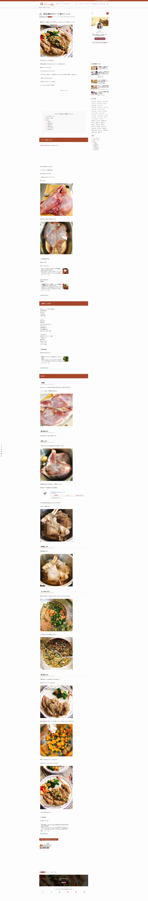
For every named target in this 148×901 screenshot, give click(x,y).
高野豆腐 (105, 130)
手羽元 (98, 124)
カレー (106, 107)
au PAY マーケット (56, 497)
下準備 (49, 121)
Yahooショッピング (79, 495)
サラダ (104, 111)
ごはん (93, 103)
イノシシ (55, 16)
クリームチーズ (101, 109)
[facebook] (96, 0)
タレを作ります (51, 127)
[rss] (108, 0)
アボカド (94, 107)
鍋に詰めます (50, 123)
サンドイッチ (95, 113)
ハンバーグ (99, 116)
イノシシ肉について (50, 116)
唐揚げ (103, 122)
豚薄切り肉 (94, 130)
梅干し (93, 126)
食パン (100, 130)
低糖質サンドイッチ (96, 120)
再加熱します (50, 126)
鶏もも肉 (94, 132)
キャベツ (94, 109)
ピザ (105, 116)
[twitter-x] (97, 0)
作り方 (47, 120)
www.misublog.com (44, 279)
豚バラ (99, 128)
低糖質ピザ (104, 120)
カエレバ (54, 493)
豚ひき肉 (94, 128)
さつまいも (99, 103)
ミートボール (95, 118)
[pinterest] (103, 0)
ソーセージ (101, 113)
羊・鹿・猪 (49, 16)
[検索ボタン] (107, 4)
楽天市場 (56, 495)
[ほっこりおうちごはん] (47, 4)
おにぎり (94, 101)
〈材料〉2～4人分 (49, 118)
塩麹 (93, 124)
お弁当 (99, 101)
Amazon (67, 495)
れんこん (99, 105)
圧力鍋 (62, 16)
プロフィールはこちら (100, 38)
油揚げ (99, 126)
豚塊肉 (104, 128)
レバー (101, 118)
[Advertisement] (63, 99)
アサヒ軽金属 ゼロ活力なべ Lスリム (57, 492)
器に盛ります (50, 129)
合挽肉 (97, 122)
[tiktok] (100, 0)
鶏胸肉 (100, 132)
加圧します (50, 124)
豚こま (104, 126)
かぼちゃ (105, 101)
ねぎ (58, 16)
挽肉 (102, 124)
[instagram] (99, 0)
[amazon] (106, 0)
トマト (94, 116)
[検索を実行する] (107, 13)
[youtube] (105, 0)
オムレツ (100, 107)
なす (104, 103)
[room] (102, 0)
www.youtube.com (44, 833)
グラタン (94, 111)
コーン (99, 111)
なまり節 (94, 105)
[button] (43, 892)
